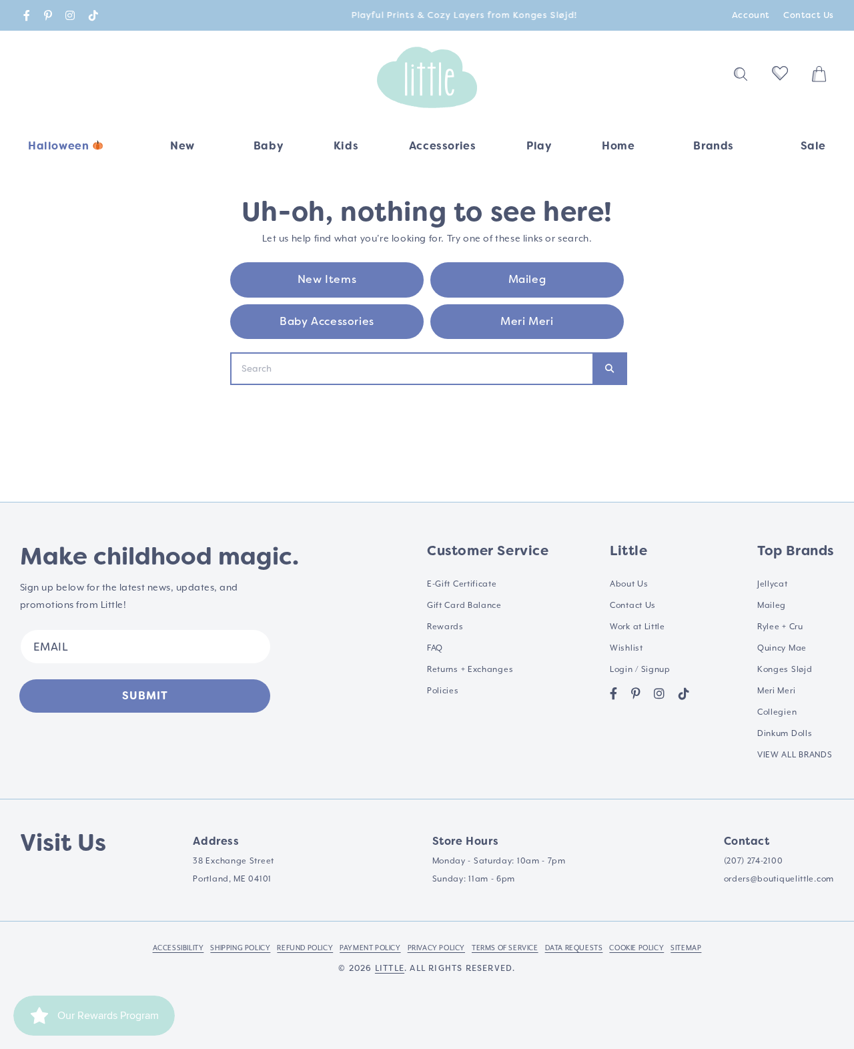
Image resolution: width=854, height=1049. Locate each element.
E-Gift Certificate (462, 584)
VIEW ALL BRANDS (795, 755)
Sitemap (686, 948)
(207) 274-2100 (753, 861)
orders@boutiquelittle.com (779, 879)
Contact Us (808, 15)
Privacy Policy (436, 948)
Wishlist (626, 648)
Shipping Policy (240, 948)
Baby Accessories (327, 321)
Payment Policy (370, 948)
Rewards (445, 627)
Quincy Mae (782, 648)
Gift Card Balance (464, 606)
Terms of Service (505, 948)
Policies (443, 691)
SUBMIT (145, 696)
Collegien (777, 712)
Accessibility (178, 948)
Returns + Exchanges (470, 670)
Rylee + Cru (780, 627)
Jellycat (772, 584)
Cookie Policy (636, 948)
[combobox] (412, 369)
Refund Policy (305, 948)
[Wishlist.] (780, 77)
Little (389, 968)
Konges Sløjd (784, 670)
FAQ (435, 648)
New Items (327, 279)
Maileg (527, 279)
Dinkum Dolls (784, 734)
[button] (268, 150)
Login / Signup (640, 670)
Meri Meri (526, 321)
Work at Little (637, 627)
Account (751, 15)
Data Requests (574, 948)
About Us (629, 584)
